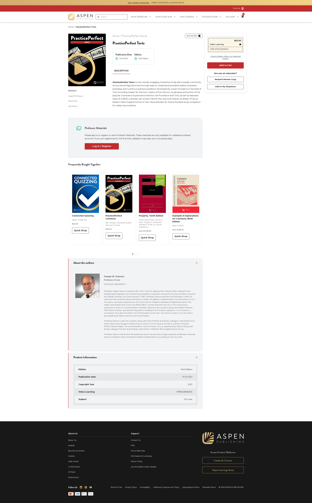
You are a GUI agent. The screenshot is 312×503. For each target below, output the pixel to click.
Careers (71, 456)
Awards (71, 445)
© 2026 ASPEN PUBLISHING (231, 487)
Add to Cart (225, 65)
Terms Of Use (116, 487)
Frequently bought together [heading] (84, 164)
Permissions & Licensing (141, 456)
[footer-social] (81, 487)
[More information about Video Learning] (239, 45)
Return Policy (136, 461)
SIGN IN (236, 8)
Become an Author (76, 451)
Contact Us (135, 440)
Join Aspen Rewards (138, 3)
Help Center (73, 461)
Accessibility (145, 487)
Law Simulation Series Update (143, 467)
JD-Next (71, 472)
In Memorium (74, 467)
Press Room (73, 477)
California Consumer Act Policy (166, 487)
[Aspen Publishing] (80, 16)
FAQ (133, 445)
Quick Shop (80, 230)
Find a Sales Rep (138, 451)
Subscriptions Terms (190, 487)
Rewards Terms (209, 487)
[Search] (98, 16)
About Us (72, 440)
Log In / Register (101, 146)
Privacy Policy (131, 487)
